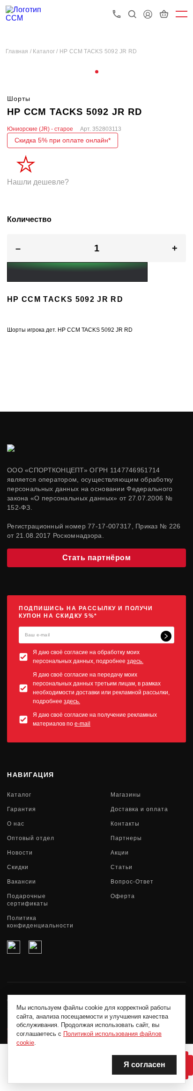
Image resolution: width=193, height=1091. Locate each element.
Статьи (122, 867)
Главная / (19, 51)
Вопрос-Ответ (132, 881)
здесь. (135, 661)
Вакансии (21, 881)
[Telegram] (35, 947)
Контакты (125, 823)
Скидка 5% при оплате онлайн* (63, 140)
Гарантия (21, 809)
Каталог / (46, 51)
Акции (120, 852)
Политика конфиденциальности (40, 922)
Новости (20, 852)
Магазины (126, 795)
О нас (15, 823)
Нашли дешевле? (38, 182)
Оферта (123, 896)
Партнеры (126, 838)
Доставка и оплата (139, 809)
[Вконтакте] (13, 947)
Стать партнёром (96, 558)
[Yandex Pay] (77, 272)
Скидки (18, 867)
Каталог (19, 795)
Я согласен (144, 1065)
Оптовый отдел (30, 838)
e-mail (82, 723)
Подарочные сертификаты (27, 900)
